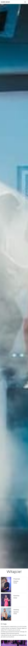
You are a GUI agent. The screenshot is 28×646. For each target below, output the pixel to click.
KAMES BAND (5, 2)
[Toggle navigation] (25, 2)
